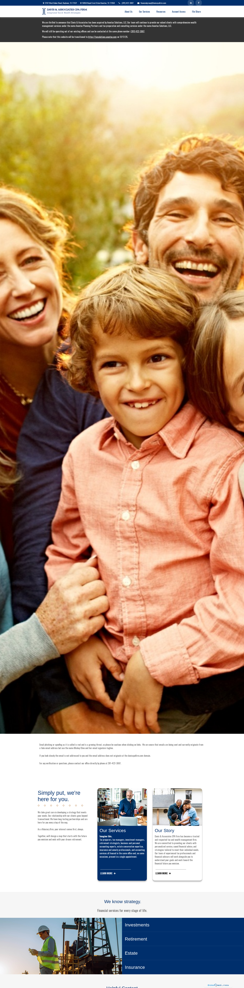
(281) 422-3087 (128, 2)
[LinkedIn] (191, 3)
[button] (129, 11)
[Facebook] (198, 3)
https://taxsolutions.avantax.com (102, 37)
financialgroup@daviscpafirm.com (153, 2)
